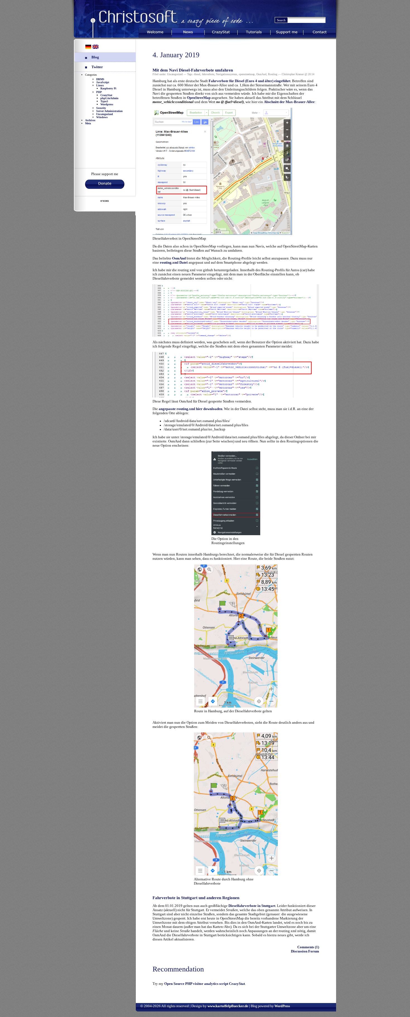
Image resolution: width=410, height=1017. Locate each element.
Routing (272, 74)
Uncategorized (104, 114)
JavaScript (102, 82)
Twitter (97, 67)
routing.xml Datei (174, 263)
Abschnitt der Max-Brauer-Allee (289, 102)
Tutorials (254, 32)
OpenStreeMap (199, 98)
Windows (102, 117)
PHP (99, 92)
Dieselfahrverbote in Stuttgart (251, 906)
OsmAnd (261, 74)
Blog (95, 57)
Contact (319, 32)
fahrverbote (208, 74)
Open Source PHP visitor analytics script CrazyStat (204, 984)
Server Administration (109, 111)
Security (101, 107)
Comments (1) (308, 947)
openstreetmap (247, 74)
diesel (197, 74)
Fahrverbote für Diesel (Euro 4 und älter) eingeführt (249, 81)
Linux (100, 85)
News (188, 32)
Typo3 (104, 101)
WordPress (282, 1006)
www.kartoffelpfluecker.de (228, 1006)
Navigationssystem (226, 74)
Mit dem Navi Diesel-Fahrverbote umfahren (193, 70)
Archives (90, 120)
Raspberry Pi (108, 88)
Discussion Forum (305, 951)
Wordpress (106, 104)
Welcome (155, 32)
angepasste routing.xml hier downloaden (190, 409)
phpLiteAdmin (109, 98)
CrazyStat (221, 32)
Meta (88, 123)
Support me (287, 32)
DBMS (100, 79)
